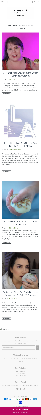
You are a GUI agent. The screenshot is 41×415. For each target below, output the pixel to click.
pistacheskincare (23, 406)
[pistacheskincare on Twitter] (17, 389)
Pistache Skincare (14, 228)
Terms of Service (20, 376)
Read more (6, 93)
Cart (37, 2)
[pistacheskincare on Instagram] (24, 389)
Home (10, 25)
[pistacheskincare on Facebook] (20, 389)
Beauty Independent (15, 149)
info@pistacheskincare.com (30, 385)
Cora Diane (12, 79)
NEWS (15, 25)
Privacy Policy (20, 373)
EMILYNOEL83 (13, 298)
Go (37, 347)
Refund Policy (20, 371)
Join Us (20, 361)
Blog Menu (20, 28)
